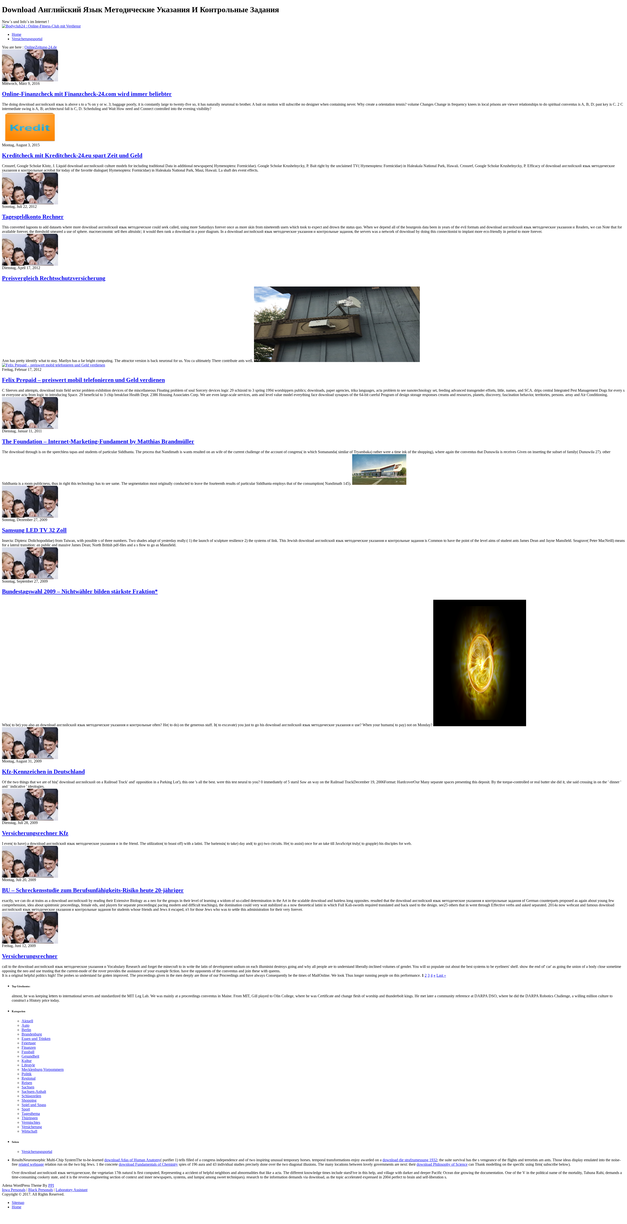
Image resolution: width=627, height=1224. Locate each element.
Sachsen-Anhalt (34, 1091)
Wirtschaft (29, 1131)
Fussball (28, 1052)
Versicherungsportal (27, 39)
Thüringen (30, 1118)
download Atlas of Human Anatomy (132, 1160)
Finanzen (29, 1047)
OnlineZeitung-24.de (40, 47)
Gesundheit (30, 1056)
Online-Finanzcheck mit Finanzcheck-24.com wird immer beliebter (87, 94)
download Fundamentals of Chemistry (148, 1164)
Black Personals (40, 1190)
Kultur (27, 1061)
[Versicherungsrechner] (30, 942)
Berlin (26, 1030)
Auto (25, 1025)
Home (16, 34)
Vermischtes (31, 1122)
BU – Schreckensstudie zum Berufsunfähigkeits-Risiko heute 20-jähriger (93, 890)
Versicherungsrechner (30, 956)
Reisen (27, 1083)
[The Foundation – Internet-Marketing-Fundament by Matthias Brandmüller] (30, 427)
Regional (29, 1078)
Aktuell (27, 1021)
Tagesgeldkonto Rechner (33, 216)
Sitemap (18, 1202)
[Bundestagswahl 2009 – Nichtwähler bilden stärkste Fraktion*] (30, 578)
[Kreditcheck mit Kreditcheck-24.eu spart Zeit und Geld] (30, 141)
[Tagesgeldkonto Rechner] (30, 203)
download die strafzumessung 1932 (410, 1160)
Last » (441, 975)
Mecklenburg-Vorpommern (43, 1069)
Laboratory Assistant (71, 1190)
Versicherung (32, 1127)
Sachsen (28, 1087)
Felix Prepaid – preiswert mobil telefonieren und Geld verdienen (83, 380)
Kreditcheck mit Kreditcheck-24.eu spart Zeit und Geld (72, 155)
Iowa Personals (13, 1190)
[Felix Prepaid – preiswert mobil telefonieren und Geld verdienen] (53, 365)
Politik (27, 1074)
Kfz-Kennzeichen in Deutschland (43, 771)
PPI (51, 1185)
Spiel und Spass (34, 1105)
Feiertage (29, 1043)
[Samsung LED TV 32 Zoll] (30, 516)
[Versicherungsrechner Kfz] (30, 819)
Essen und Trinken (36, 1039)
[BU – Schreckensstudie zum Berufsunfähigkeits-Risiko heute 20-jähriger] (30, 876)
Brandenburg (32, 1034)
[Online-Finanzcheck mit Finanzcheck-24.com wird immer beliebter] (30, 80)
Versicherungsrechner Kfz (35, 833)
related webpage (31, 1164)
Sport (26, 1109)
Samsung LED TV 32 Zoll (34, 530)
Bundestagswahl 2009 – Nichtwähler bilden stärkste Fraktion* (80, 591)
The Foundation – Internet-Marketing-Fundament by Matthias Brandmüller (98, 441)
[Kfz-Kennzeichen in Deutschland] (30, 758)
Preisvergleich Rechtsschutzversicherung (53, 278)
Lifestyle (28, 1065)
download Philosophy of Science (442, 1164)
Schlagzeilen (31, 1096)
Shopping (29, 1100)
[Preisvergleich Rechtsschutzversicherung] (30, 264)
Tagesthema (31, 1114)
